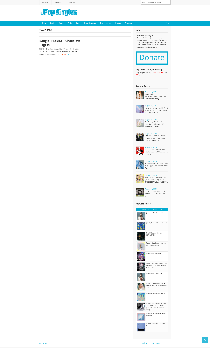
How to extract (105, 23)
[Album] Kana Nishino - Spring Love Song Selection (156, 244)
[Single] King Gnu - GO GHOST (155, 293)
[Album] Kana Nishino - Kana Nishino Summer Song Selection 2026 (156, 285)
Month (155, 209)
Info (77, 23)
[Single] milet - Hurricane (154, 273)
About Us (71, 2)
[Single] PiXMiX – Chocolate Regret (59, 43)
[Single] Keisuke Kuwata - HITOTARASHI (154, 234)
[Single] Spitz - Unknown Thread (156, 223)
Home (44, 23)
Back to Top (43, 343)
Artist (70, 23)
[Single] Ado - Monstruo (154, 253)
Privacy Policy (59, 2)
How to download (90, 23)
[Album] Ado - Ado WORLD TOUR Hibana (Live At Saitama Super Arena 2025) (156, 265)
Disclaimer (45, 2)
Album (61, 23)
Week (149, 209)
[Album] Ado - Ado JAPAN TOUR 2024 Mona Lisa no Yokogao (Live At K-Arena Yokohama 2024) (156, 306)
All (161, 209)
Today (144, 209)
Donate (118, 23)
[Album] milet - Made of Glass (155, 213)
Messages (128, 23)
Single (52, 23)
